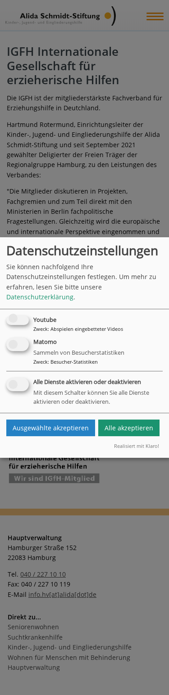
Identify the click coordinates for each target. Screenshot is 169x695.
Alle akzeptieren (129, 428)
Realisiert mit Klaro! (136, 446)
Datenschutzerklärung (39, 297)
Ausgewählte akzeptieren (51, 428)
